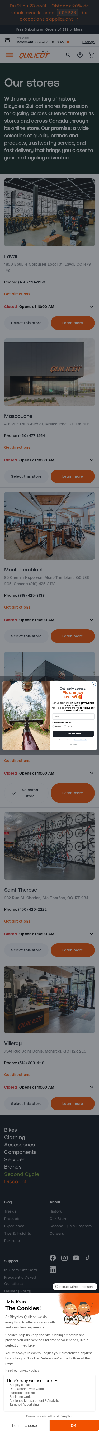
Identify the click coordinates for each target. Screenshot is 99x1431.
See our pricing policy (80, 739)
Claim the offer (73, 733)
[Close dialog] (94, 684)
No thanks (73, 744)
